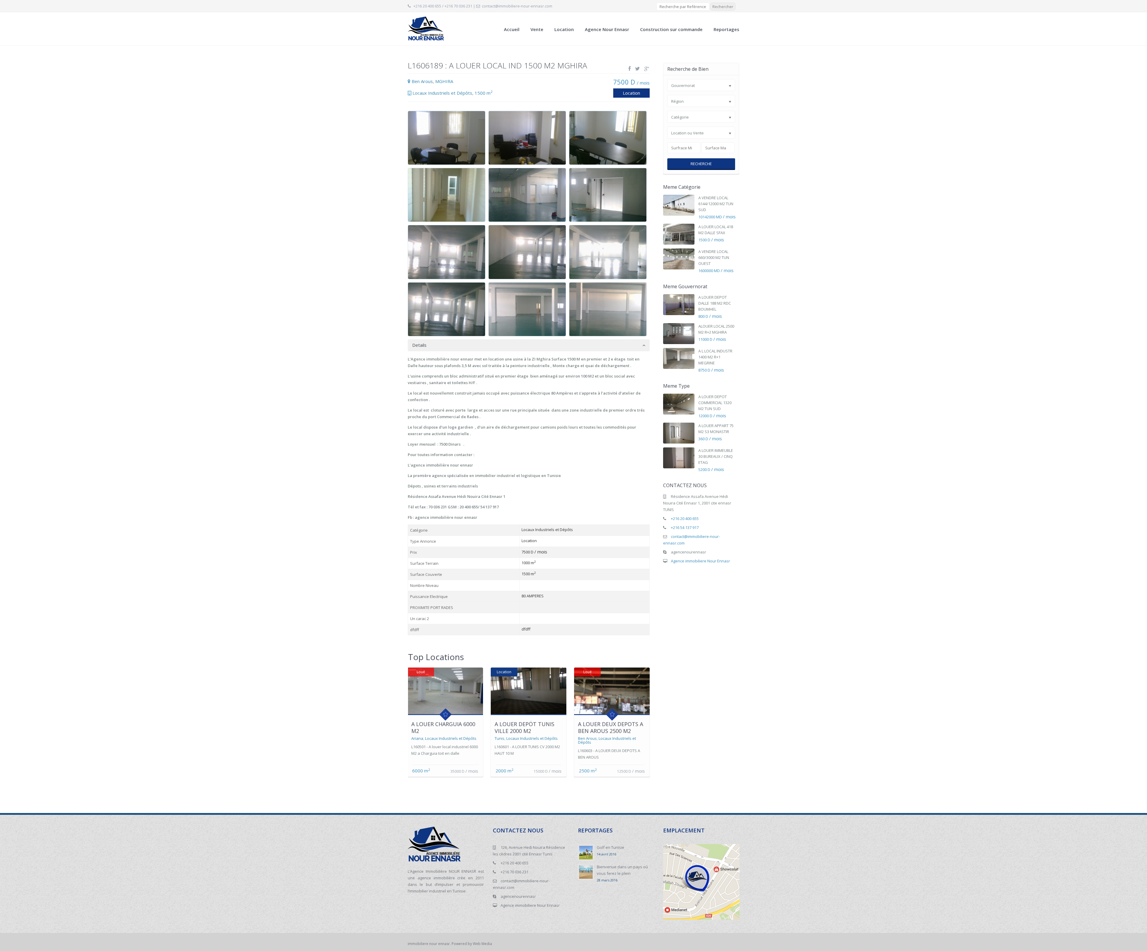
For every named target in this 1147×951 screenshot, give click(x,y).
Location (564, 29)
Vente (536, 29)
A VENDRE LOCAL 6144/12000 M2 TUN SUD (715, 203)
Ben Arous (422, 81)
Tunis (500, 738)
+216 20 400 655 (685, 518)
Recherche (701, 163)
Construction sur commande (671, 29)
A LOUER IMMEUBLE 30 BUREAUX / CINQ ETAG (715, 456)
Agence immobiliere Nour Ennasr (700, 561)
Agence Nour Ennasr (607, 29)
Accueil (511, 29)
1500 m (483, 93)
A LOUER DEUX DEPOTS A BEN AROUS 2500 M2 (610, 727)
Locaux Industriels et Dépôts (442, 93)
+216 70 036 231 (514, 872)
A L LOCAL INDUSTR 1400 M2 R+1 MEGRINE (715, 357)
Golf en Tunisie (610, 847)
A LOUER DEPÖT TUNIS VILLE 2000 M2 (524, 727)
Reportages (726, 29)
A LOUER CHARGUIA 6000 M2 (443, 727)
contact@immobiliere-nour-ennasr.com (517, 6)
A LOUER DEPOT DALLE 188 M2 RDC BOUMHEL (714, 303)
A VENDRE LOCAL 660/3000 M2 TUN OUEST (713, 257)
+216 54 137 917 (685, 527)
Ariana (417, 738)
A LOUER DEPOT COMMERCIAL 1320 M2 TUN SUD (715, 402)
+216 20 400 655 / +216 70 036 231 (442, 6)
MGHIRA (444, 81)
